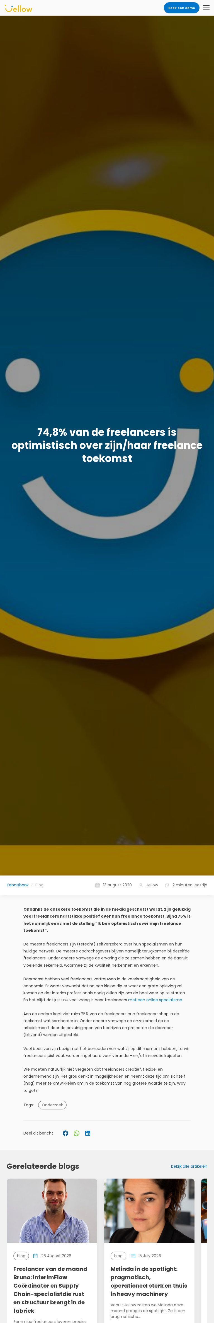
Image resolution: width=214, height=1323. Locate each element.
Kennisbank (18, 885)
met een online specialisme (155, 1000)
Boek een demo (181, 8)
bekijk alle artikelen (189, 1166)
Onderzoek (52, 1105)
